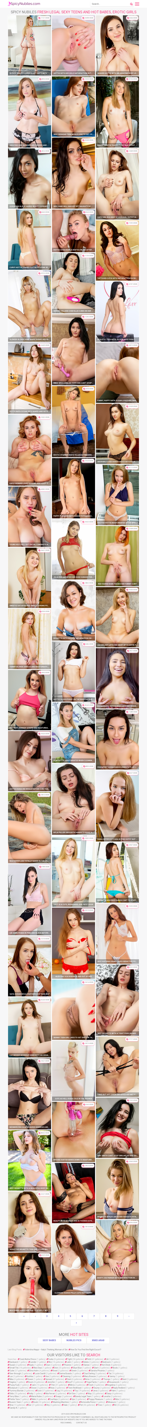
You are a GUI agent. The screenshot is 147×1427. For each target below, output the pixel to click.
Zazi (48, 1365)
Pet (81, 1405)
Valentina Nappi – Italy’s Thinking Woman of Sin (46, 1349)
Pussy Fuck (14, 1385)
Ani (50, 1362)
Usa (47, 1376)
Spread (48, 1379)
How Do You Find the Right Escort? (85, 1349)
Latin (69, 1362)
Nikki (34, 1399)
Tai (110, 1373)
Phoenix (67, 1365)
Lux (11, 1376)
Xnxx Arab (98, 1340)
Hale (65, 1405)
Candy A (13, 1408)
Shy (48, 1405)
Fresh (90, 1385)
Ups (73, 1399)
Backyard (13, 1362)
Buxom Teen (15, 1402)
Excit (39, 1391)
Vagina (12, 1382)
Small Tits (14, 1368)
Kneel (54, 1370)
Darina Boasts (65, 1373)
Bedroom (106, 1362)
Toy (76, 1391)
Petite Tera (14, 1399)
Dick (56, 1368)
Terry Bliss (14, 1396)
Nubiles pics (73, 1340)
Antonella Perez (88, 1402)
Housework (114, 1382)
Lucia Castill (40, 1373)
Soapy (58, 1396)
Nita (117, 1399)
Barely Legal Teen (83, 1396)
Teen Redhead (74, 1388)
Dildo (11, 1393)
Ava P (69, 1382)
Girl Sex (72, 1393)
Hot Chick (106, 1365)
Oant (69, 1379)
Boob (35, 1402)
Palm (113, 1391)
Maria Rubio (36, 1396)
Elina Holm (34, 1370)
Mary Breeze (90, 1376)
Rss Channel (66, 1423)
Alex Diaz (37, 1368)
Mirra (72, 1385)
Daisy (109, 1393)
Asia (52, 1388)
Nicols (115, 1368)
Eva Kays (54, 1399)
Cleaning (66, 1376)
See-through (15, 1373)
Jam (34, 1385)
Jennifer (51, 1382)
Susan (12, 1365)
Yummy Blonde (16, 1391)
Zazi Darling (89, 1373)
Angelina (111, 1385)
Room (30, 1382)
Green (74, 1370)
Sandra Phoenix (97, 1370)
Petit (89, 1359)
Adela (86, 1362)
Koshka (29, 1376)
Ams (87, 1379)
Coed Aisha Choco (28, 1359)
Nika (11, 1379)
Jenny (112, 1376)
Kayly (31, 1365)
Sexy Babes (49, 1340)
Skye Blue (77, 1368)
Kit (115, 1405)
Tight (69, 1359)
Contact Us (81, 1423)
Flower (30, 1379)
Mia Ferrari (50, 1393)
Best (124, 1379)
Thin (53, 1385)
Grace (33, 1388)
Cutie (11, 1370)
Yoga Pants (91, 1382)
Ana (11, 1405)
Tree (100, 1405)
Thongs (106, 1379)
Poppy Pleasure (96, 1399)
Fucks (50, 1359)
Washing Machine (61, 1402)
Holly (31, 1393)
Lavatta (106, 1396)
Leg (58, 1391)
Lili (107, 1359)
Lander (33, 1362)
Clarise (86, 1365)
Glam (96, 1368)
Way (90, 1393)
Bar (29, 1405)
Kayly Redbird (119, 1388)
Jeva (95, 1391)
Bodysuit (13, 1388)
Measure (112, 1402)
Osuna (96, 1388)
